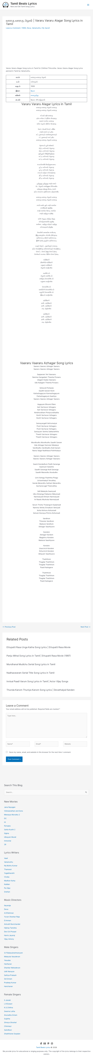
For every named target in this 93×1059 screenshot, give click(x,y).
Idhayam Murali (10, 837)
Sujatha (7, 1019)
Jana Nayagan (9, 807)
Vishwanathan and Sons (13, 811)
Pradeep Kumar (10, 983)
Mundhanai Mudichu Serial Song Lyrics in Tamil (31, 664)
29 (5, 844)
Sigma (6, 833)
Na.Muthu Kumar (10, 866)
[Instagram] (52, 1043)
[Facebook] (41, 1043)
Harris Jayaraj (9, 935)
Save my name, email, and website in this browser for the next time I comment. (40, 752)
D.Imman (7, 920)
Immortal (7, 841)
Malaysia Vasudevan (12, 957)
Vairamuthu (36, 28)
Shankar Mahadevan (12, 968)
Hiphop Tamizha (10, 928)
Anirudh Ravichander (12, 924)
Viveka (6, 877)
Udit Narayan (9, 971)
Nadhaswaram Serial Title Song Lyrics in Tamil (30, 672)
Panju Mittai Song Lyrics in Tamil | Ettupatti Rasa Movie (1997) (39, 655)
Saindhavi (8, 1030)
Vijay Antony (9, 939)
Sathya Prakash (10, 975)
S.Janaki (7, 1000)
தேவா (33, 91)
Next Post (85, 627)
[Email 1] (45, 1043)
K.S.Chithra (8, 1008)
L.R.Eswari (8, 1004)
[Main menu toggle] (88, 4)
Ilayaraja (7, 905)
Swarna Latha (9, 1011)
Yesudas (7, 960)
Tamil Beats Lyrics (23, 3)
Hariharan (8, 964)
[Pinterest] (48, 1043)
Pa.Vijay (7, 888)
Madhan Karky (9, 881)
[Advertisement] (46, 49)
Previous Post (9, 627)
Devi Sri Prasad (10, 932)
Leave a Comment (13, 28)
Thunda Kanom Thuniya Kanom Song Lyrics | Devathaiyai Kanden (41, 689)
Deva (29, 28)
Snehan (7, 892)
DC (5, 818)
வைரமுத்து (35, 95)
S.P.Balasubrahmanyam (13, 953)
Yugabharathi (9, 873)
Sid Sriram (8, 979)
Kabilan (7, 884)
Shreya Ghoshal (10, 1022)
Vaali (6, 858)
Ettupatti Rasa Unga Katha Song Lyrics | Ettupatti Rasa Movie (38, 647)
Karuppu (7, 826)
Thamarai (8, 869)
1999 (24, 28)
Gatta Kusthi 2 (9, 830)
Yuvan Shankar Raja (12, 917)
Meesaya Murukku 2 (12, 815)
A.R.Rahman (9, 913)
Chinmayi (7, 1026)
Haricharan (8, 986)
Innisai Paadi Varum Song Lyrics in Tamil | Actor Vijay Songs (37, 681)
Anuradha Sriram (10, 1015)
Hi (5, 822)
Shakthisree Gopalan (12, 1034)
